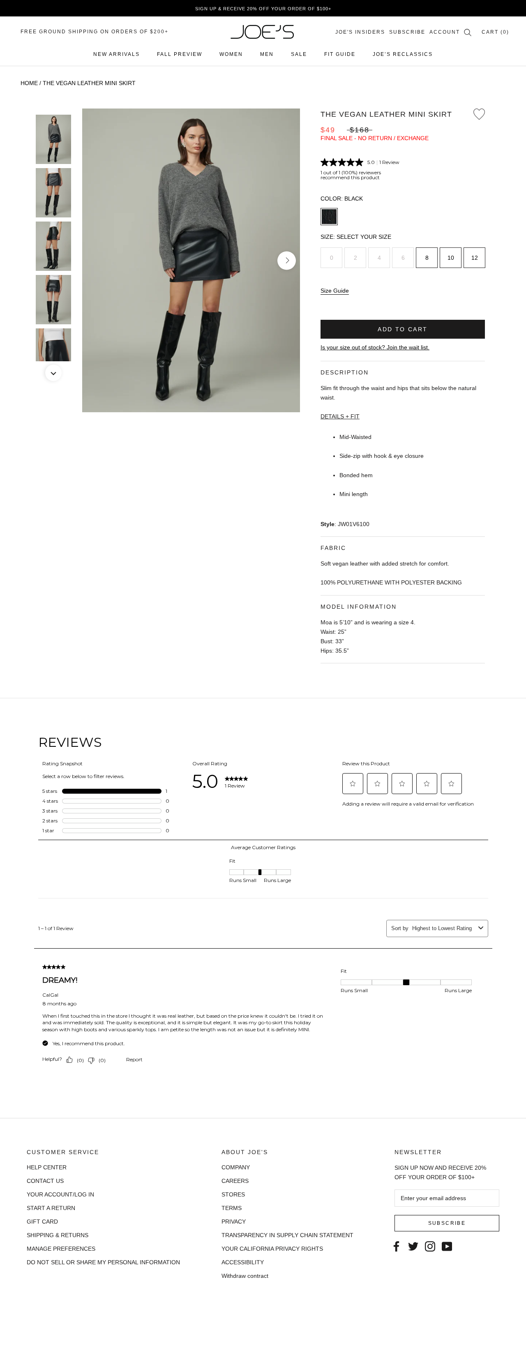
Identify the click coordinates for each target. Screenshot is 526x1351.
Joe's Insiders (360, 32)
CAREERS (235, 1181)
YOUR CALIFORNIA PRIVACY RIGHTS (272, 1248)
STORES (233, 1194)
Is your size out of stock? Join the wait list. (375, 347)
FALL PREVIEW (179, 54)
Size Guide (335, 290)
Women (231, 54)
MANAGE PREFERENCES (61, 1248)
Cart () (495, 32)
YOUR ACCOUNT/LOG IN (60, 1194)
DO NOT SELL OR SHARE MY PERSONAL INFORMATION (103, 1262)
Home (29, 83)
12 (474, 257)
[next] (286, 260)
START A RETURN (51, 1208)
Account (444, 32)
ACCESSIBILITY (242, 1262)
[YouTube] (447, 1245)
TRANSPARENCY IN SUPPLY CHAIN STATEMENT (287, 1235)
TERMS (231, 1208)
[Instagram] (430, 1245)
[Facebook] (396, 1245)
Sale (299, 54)
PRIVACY (233, 1221)
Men (267, 54)
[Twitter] (413, 1245)
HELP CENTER (47, 1167)
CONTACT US (45, 1181)
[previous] (95, 260)
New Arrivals (116, 54)
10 (451, 257)
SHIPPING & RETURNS (57, 1235)
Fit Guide (339, 54)
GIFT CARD (42, 1221)
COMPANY (235, 1167)
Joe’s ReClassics (403, 54)
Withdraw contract (244, 1275)
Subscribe (407, 32)
